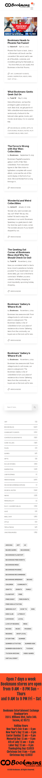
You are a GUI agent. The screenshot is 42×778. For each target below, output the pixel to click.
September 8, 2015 (27, 155)
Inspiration (17, 76)
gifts (29, 128)
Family (28, 589)
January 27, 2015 (24, 207)
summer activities (13, 643)
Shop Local (21, 634)
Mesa (25, 624)
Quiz (6, 511)
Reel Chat (24, 133)
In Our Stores (9, 464)
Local (20, 619)
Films (6, 448)
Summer (22, 638)
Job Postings (9, 474)
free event (10, 599)
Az (25, 545)
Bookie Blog (15, 128)
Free (20, 594)
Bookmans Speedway (14, 579)
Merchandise (15, 188)
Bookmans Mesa (12, 565)
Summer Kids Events (14, 648)
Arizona (9, 545)
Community (22, 584)
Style (14, 79)
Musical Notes (23, 130)
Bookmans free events (15, 560)
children (9, 584)
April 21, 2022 (24, 47)
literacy (21, 614)
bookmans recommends (15, 574)
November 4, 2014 (26, 310)
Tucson (29, 648)
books (29, 579)
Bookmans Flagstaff (14, 555)
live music (10, 619)
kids (32, 609)
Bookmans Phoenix (13, 570)
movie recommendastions (14, 485)
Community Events (21, 74)
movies (8, 629)
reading (9, 634)
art (18, 545)
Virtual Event (12, 658)
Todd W (13, 98)
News (25, 76)
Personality (9, 501)
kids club (9, 614)
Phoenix (28, 629)
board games (11, 550)
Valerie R (14, 47)
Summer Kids (30, 643)
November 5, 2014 (24, 261)
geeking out (11, 609)
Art (11, 74)
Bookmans (14, 155)
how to (23, 609)
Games (10, 76)
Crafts (9, 589)
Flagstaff (10, 594)
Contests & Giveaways (13, 437)
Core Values (9, 443)
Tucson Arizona (12, 653)
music (18, 629)
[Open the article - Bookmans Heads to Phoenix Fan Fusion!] (12, 26)
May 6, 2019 (22, 98)
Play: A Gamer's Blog (12, 506)
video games (29, 653)
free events (24, 599)
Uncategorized (10, 532)
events (19, 589)
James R (13, 207)
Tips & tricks (9, 527)
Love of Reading (12, 624)
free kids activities (14, 604)
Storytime (10, 638)
